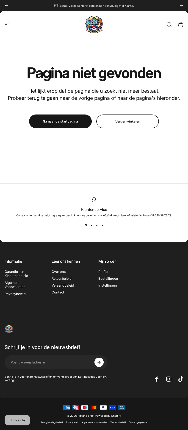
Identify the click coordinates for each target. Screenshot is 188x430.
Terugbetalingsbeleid (52, 422)
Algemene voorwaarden (95, 422)
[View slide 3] (97, 225)
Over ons (59, 272)
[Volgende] (182, 5)
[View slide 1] (85, 225)
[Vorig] (6, 5)
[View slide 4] (102, 225)
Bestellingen (108, 278)
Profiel (103, 272)
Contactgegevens (138, 422)
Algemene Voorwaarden (15, 285)
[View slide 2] (91, 225)
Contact (58, 292)
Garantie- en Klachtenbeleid (16, 274)
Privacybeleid (15, 294)
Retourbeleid (62, 278)
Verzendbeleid (63, 285)
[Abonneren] (99, 362)
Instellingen (107, 285)
